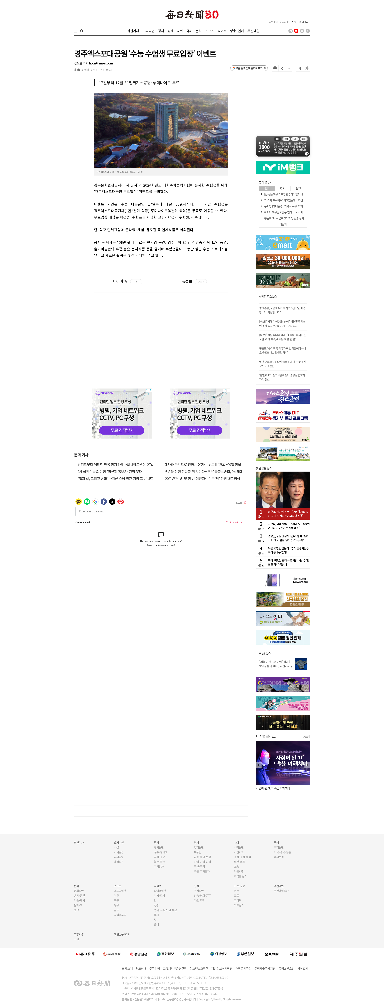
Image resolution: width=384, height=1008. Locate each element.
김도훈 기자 (81, 63)
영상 (236, 890)
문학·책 (78, 905)
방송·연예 (237, 30)
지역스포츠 (120, 914)
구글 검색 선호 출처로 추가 (249, 68)
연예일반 (199, 890)
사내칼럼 (119, 852)
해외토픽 (279, 856)
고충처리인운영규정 (175, 968)
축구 (116, 900)
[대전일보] (218, 954)
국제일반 (279, 847)
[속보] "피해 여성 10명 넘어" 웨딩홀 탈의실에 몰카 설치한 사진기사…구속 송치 (282, 323)
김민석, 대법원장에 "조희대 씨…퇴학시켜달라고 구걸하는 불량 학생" (289, 526)
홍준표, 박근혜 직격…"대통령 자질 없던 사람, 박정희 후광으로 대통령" (288, 514)
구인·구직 (199, 866)
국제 (189, 30)
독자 (156, 914)
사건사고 (239, 852)
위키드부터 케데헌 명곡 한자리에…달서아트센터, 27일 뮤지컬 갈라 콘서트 (129, 464)
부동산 (197, 852)
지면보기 (273, 22)
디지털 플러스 (265, 736)
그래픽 (237, 900)
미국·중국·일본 (282, 852)
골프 (116, 910)
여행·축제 (159, 895)
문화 (199, 30)
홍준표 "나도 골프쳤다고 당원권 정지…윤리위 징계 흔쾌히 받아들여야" (302, 218)
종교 (76, 910)
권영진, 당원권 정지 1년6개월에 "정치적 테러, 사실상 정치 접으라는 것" (288, 538)
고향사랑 (79, 934)
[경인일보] (165, 954)
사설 (116, 847)
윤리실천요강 (287, 968)
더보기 (306, 737)
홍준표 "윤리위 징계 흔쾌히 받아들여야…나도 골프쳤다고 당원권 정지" (282, 350)
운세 (156, 924)
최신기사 (133, 30)
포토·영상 (239, 886)
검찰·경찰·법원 (242, 856)
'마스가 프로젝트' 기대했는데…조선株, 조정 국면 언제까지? (296, 200)
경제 (170, 30)
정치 (161, 30)
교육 (236, 866)
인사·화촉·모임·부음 (165, 910)
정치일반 (159, 847)
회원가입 (303, 22)
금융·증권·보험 (202, 856)
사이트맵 (302, 968)
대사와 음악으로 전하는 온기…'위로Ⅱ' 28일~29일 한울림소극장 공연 (212, 464)
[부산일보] (245, 954)
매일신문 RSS (121, 934)
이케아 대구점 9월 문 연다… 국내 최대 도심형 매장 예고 (294, 212)
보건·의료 (239, 861)
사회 (180, 30)
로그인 (294, 22)
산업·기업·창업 (202, 861)
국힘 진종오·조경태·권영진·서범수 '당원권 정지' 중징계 (288, 562)
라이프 (222, 30)
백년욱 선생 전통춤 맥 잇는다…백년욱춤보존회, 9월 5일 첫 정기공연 (211, 471)
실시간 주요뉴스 (268, 296)
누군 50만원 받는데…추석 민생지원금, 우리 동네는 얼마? (288, 550)
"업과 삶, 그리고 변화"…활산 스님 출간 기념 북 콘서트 (115, 478)
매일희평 (119, 861)
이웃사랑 (239, 871)
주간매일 (253, 30)
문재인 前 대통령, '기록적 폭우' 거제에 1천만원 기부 (292, 206)
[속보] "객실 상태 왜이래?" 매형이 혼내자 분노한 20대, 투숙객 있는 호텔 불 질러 (282, 337)
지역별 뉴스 (240, 876)
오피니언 (148, 30)
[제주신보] (298, 954)
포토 (236, 895)
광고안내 (141, 968)
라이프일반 (160, 890)
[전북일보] (272, 954)
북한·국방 (159, 861)
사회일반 (239, 847)
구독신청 (154, 968)
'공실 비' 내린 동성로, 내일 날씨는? (275, 788)
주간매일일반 (281, 890)
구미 (76, 939)
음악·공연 (79, 895)
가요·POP (199, 900)
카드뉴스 (239, 905)
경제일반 (199, 847)
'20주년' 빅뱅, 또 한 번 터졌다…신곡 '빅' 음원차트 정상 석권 (205, 478)
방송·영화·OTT (202, 895)
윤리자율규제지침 (265, 968)
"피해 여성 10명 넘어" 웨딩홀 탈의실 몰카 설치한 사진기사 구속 (276, 666)
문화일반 (79, 890)
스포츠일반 (120, 890)
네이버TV (126, 281)
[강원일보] (112, 954)
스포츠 (209, 30)
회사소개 (127, 968)
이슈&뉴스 (265, 653)
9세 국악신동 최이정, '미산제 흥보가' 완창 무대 (109, 471)
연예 (196, 886)
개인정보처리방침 (221, 968)
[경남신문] (138, 954)
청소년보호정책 (199, 968)
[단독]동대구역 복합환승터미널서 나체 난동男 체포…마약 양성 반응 (300, 194)
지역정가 (159, 866)
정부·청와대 (160, 852)
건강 (156, 905)
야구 (116, 895)
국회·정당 (159, 856)
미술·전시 (79, 900)
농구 (116, 905)
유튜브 (193, 281)
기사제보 (284, 22)
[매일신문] (85, 954)
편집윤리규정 (243, 968)
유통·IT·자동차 (202, 871)
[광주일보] (191, 954)
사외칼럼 (119, 856)
